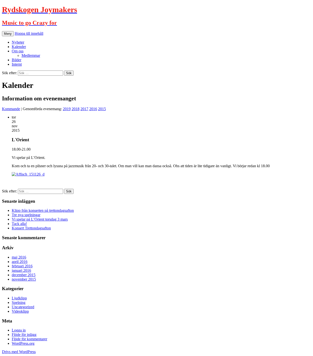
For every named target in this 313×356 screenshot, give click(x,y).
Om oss (17, 51)
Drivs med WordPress (19, 352)
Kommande (11, 109)
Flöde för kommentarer (29, 339)
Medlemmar (31, 55)
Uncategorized (23, 307)
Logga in (19, 330)
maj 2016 (19, 257)
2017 (84, 109)
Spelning (18, 302)
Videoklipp (20, 311)
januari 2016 (21, 270)
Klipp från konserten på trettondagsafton (43, 210)
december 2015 (23, 275)
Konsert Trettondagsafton (31, 228)
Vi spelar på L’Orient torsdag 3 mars (40, 219)
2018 (75, 109)
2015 (102, 109)
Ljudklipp (19, 298)
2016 (93, 109)
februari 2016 (22, 266)
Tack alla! (19, 224)
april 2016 (19, 262)
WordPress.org (23, 343)
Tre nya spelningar (26, 215)
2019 (67, 109)
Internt (17, 64)
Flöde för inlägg (24, 334)
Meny (8, 34)
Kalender (19, 47)
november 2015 (24, 279)
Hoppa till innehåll (29, 33)
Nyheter (18, 42)
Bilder (16, 60)
